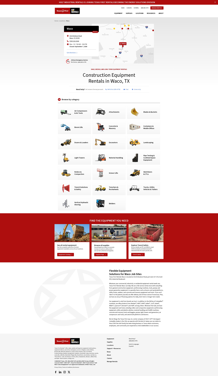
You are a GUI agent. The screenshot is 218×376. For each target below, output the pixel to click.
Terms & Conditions (67, 367)
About (161, 13)
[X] (69, 372)
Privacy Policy (58, 367)
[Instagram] (64, 372)
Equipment (118, 13)
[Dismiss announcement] (215, 2)
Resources (151, 13)
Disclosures (76, 367)
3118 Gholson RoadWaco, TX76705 (75, 37)
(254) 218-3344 (74, 41)
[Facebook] (55, 372)
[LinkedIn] (60, 372)
